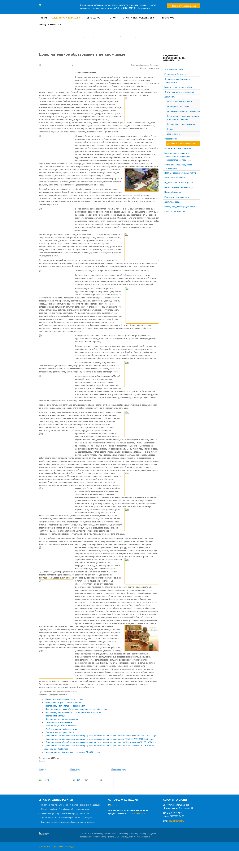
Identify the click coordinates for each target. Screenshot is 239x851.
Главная (89, 37)
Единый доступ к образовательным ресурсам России (65, 813)
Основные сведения (173, 69)
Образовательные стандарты (177, 148)
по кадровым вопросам (178, 106)
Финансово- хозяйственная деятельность (177, 80)
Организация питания (174, 178)
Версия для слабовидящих (183, 6)
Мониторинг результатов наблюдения (63, 702)
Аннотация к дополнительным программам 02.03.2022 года (73, 752)
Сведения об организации (107, 37)
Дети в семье (173, 134)
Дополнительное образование (181, 144)
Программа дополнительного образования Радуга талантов (73, 712)
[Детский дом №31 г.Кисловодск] (54, 5)
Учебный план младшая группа (60, 732)
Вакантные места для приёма (178, 87)
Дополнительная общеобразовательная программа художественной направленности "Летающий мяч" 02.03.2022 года (101, 742)
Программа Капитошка (56, 716)
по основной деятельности (179, 102)
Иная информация (172, 192)
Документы (169, 97)
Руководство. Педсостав (175, 74)
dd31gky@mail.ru (176, 821)
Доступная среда (172, 202)
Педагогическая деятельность (178, 187)
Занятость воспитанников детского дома (64, 699)
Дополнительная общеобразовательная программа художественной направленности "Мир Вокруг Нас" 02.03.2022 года (101, 736)
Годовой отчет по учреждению (178, 182)
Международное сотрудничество (179, 207)
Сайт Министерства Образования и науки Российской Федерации (71, 805)
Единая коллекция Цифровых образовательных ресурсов (67, 818)
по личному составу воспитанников (183, 111)
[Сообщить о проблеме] (92, 783)
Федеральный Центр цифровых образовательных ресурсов (68, 822)
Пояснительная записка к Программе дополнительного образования (77, 709)
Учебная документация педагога (61, 726)
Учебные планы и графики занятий (61, 729)
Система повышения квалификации (62, 719)
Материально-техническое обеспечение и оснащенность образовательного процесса (178, 156)
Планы (170, 129)
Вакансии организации (174, 211)
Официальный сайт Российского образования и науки (65, 809)
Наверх (42, 761)
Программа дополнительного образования (65, 706)
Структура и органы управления (179, 92)
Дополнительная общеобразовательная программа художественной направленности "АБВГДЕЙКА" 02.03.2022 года (99, 739)
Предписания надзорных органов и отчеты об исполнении (183, 118)
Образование (128, 37)
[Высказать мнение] (106, 783)
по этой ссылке (138, 814)
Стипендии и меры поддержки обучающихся (178, 166)
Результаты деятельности (176, 197)
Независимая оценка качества (181, 124)
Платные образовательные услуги (180, 173)
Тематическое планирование (59, 722)
